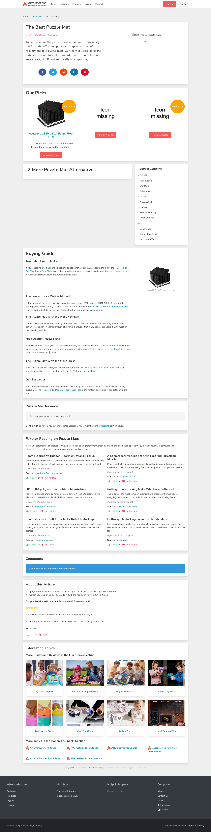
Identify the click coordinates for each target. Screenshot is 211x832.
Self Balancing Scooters (85, 691)
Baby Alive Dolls (44, 731)
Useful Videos (147, 217)
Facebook (165, 805)
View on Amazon (51, 155)
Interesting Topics (149, 239)
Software (64, 4)
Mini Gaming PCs (167, 731)
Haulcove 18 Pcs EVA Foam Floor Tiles (51, 135)
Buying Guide (146, 202)
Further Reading (148, 212)
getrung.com (122, 540)
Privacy (200, 825)
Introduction (146, 180)
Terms (191, 825)
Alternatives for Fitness (43, 747)
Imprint (160, 800)
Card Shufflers (85, 731)
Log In (183, 4)
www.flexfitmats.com (127, 506)
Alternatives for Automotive (86, 758)
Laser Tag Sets (166, 691)
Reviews (144, 207)
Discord (99, 4)
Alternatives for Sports (124, 747)
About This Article (149, 234)
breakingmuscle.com (126, 476)
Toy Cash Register (44, 691)
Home (53, 4)
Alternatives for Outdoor (84, 747)
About (160, 791)
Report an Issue (115, 791)
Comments (145, 228)
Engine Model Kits (126, 691)
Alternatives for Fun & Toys (45, 758)
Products (76, 4)
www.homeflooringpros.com (48, 473)
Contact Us (163, 795)
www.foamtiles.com (44, 540)
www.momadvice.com (45, 506)
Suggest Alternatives (68, 795)
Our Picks (144, 186)
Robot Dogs (126, 731)
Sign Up (170, 4)
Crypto (88, 4)
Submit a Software (66, 791)
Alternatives (146, 191)
